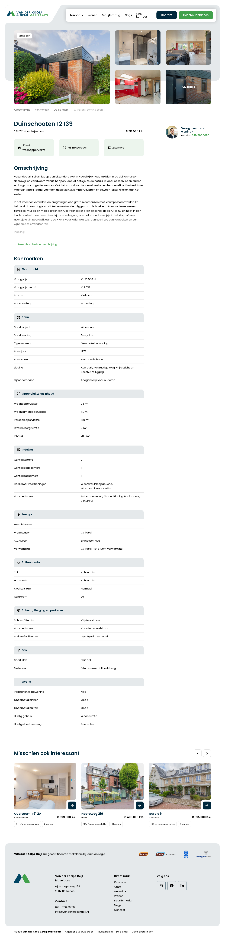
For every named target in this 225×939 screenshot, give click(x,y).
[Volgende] (207, 753)
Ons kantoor (141, 15)
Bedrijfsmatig (110, 15)
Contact (166, 15)
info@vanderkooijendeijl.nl (72, 912)
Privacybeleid (105, 931)
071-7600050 (200, 135)
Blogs (128, 15)
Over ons (120, 882)
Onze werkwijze (120, 889)
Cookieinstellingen (142, 931)
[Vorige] (198, 753)
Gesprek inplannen (196, 15)
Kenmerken (42, 109)
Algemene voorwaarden (79, 931)
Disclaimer (122, 931)
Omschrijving (22, 109)
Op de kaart (61, 109)
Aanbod (74, 15)
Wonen (92, 15)
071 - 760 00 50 (65, 907)
